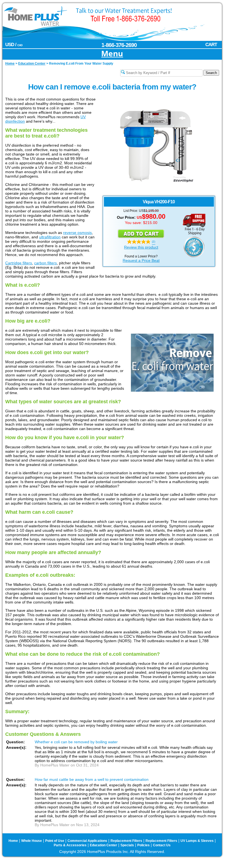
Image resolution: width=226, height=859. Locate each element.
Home (13, 841)
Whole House (31, 841)
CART (211, 44)
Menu (112, 54)
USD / (13, 44)
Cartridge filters (18, 263)
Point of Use (54, 841)
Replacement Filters (126, 841)
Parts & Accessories (70, 845)
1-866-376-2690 (119, 45)
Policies (143, 845)
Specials (127, 845)
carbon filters (45, 263)
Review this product (141, 247)
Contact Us (162, 845)
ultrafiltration (50, 237)
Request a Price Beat (141, 260)
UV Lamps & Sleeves (197, 841)
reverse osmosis (77, 232)
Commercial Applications (87, 841)
